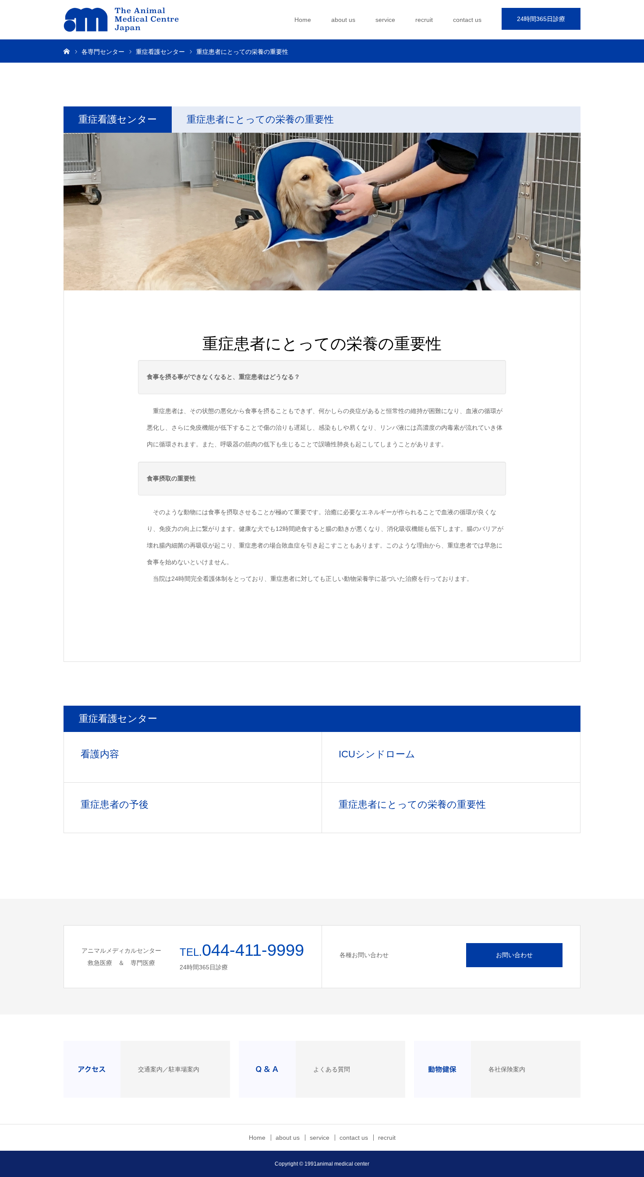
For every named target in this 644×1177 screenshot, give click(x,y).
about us (343, 19)
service (385, 19)
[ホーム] (67, 51)
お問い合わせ (514, 954)
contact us (467, 19)
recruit (424, 19)
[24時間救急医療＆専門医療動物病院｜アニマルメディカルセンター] (129, 20)
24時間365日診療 (541, 18)
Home (302, 19)
